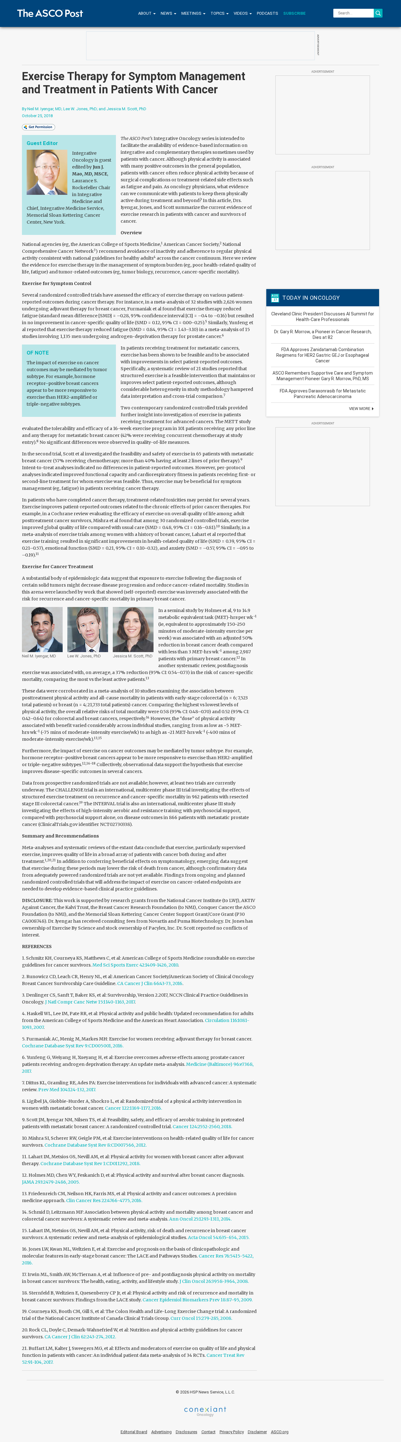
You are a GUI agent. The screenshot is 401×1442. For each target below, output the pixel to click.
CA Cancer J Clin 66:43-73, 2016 (149, 983)
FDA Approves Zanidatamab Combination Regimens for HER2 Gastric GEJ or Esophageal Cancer (322, 355)
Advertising (161, 1431)
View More (360, 408)
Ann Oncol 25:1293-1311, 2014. (200, 1219)
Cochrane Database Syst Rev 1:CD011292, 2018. (90, 1163)
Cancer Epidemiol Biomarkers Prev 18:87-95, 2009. (198, 1300)
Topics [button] (218, 13)
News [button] (167, 13)
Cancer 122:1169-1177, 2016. (133, 1108)
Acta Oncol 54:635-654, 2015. (218, 1237)
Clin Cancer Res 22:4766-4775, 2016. (104, 1200)
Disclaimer (257, 1431)
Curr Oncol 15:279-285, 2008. (201, 1318)
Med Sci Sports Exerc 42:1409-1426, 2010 (135, 965)
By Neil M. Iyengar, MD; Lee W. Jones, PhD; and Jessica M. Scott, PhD (84, 108)
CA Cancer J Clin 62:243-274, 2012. (80, 1337)
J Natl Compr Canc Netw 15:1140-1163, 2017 (90, 1002)
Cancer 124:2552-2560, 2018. (202, 1126)
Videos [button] (241, 13)
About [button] (145, 13)
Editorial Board (134, 1431)
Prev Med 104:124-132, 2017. (67, 1089)
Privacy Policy (232, 1431)
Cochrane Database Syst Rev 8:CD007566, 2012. (95, 1145)
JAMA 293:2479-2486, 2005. (51, 1182)
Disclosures (186, 1431)
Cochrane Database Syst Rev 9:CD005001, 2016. (72, 1046)
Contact (208, 1431)
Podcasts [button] (267, 13)
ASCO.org (280, 1431)
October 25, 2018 (37, 115)
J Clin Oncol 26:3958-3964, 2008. (214, 1281)
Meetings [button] (191, 13)
